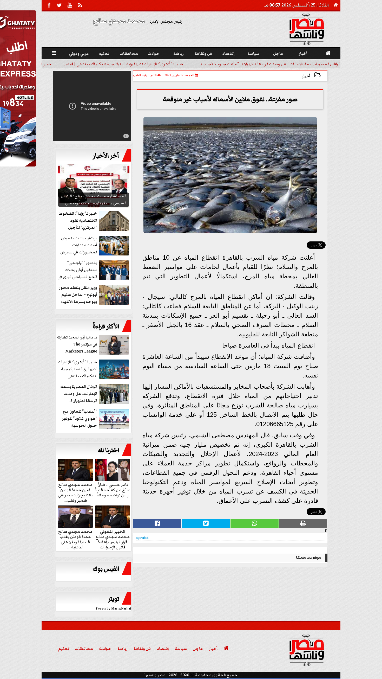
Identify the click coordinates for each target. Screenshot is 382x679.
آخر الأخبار (106, 156)
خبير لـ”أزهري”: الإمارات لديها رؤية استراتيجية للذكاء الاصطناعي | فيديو (123, 64)
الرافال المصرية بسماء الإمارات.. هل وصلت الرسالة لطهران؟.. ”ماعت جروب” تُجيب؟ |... (267, 64)
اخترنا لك (108, 450)
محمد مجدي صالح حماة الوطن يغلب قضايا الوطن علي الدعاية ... (75, 539)
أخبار (306, 76)
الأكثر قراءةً (106, 326)
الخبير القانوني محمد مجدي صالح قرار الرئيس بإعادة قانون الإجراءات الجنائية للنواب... (112, 541)
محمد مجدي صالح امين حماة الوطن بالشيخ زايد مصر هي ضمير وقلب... (75, 492)
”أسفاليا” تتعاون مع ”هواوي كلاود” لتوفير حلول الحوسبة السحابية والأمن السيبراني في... (96, 418)
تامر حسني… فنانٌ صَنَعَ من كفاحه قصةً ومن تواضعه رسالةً (112, 490)
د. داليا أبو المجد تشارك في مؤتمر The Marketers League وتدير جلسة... (77, 344)
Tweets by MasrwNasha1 (113, 608)
